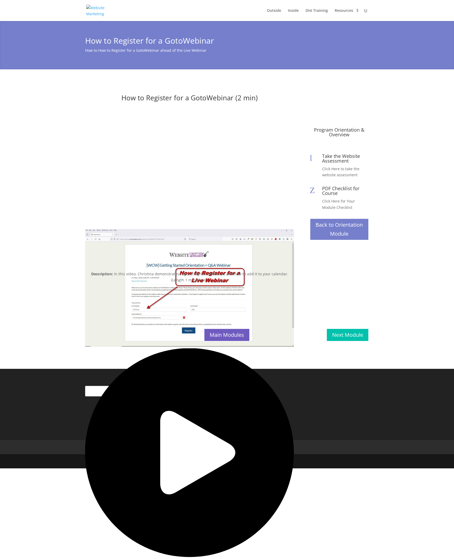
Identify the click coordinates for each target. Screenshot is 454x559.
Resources (344, 11)
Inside (293, 11)
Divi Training (317, 11)
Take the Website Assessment (341, 158)
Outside (274, 11)
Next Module (347, 334)
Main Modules (227, 334)
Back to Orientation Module (339, 229)
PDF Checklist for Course (340, 190)
